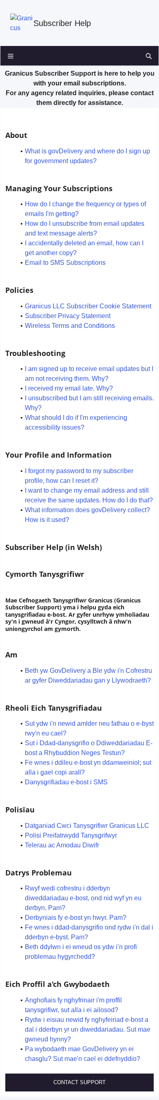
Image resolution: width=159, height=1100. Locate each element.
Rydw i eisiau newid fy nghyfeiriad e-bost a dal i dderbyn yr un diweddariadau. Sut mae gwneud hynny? (87, 1029)
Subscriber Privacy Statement (67, 315)
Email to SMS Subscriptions (65, 262)
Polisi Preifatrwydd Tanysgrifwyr (71, 835)
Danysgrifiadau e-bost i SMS (66, 782)
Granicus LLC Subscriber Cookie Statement (88, 306)
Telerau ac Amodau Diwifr (62, 845)
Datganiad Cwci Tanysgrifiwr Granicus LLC (87, 825)
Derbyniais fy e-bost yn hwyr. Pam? (75, 917)
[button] (149, 56)
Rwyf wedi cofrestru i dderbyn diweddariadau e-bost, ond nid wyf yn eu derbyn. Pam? (83, 898)
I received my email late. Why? (69, 388)
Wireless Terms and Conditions (70, 325)
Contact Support (79, 1082)
